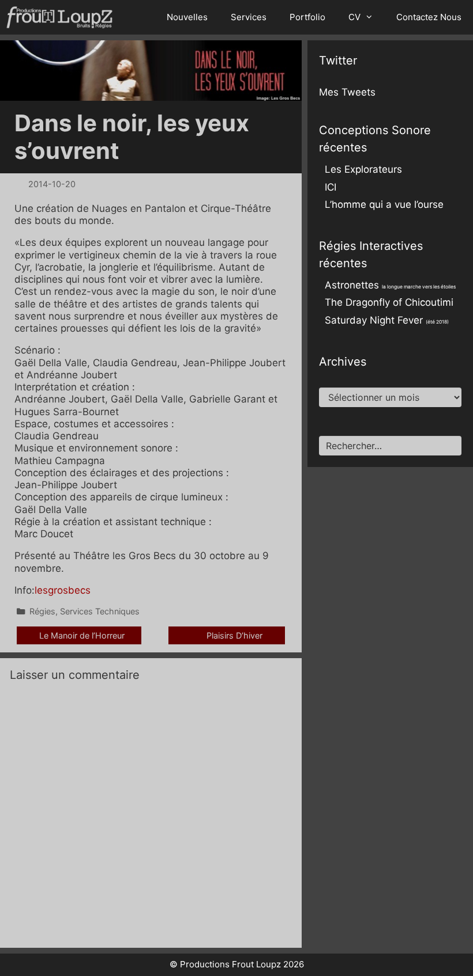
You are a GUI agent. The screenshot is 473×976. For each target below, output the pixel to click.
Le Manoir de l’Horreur (82, 635)
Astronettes (390, 285)
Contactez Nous (428, 17)
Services (248, 17)
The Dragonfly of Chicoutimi (389, 302)
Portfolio (307, 17)
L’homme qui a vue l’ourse (384, 204)
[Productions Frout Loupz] (62, 17)
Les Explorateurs (363, 169)
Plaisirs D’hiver (234, 635)
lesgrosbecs (63, 590)
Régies (42, 611)
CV (354, 17)
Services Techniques (100, 611)
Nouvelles (187, 17)
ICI (330, 187)
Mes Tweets (347, 92)
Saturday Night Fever (387, 320)
